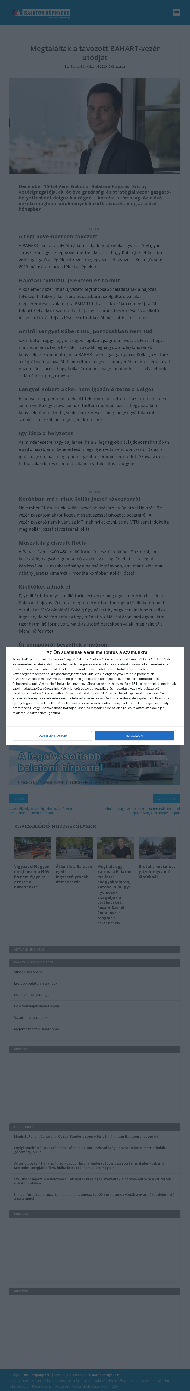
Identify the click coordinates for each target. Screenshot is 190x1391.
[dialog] (95, 696)
